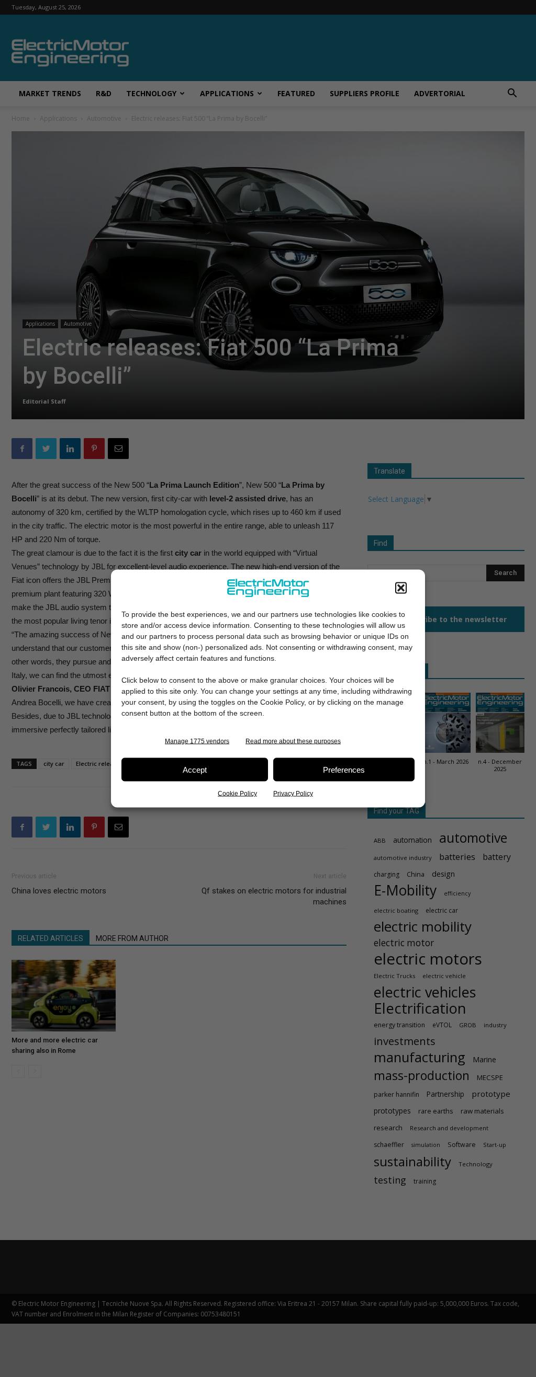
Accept (195, 769)
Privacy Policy (293, 793)
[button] (401, 588)
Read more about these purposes (293, 741)
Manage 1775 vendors (197, 741)
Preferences (344, 769)
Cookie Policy (237, 793)
